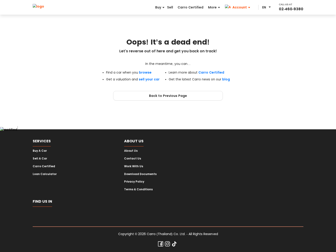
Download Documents (140, 174)
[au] (119, 214)
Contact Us (132, 158)
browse (145, 72)
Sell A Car (40, 158)
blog (226, 79)
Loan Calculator (45, 174)
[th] (65, 214)
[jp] (92, 214)
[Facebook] (160, 245)
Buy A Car (40, 150)
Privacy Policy (134, 181)
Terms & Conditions (138, 189)
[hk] (106, 214)
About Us (131, 150)
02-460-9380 (291, 9)
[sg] (38, 214)
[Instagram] (167, 245)
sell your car (149, 79)
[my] (79, 214)
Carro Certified (211, 72)
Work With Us (133, 166)
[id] (52, 214)
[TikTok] (174, 245)
